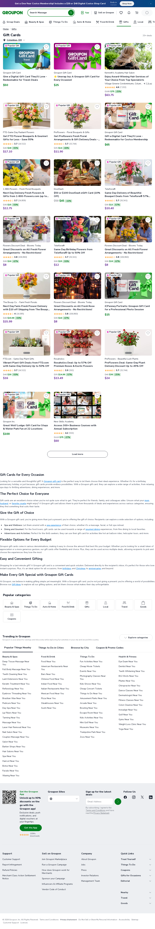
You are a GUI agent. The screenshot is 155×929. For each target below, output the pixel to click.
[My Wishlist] (121, 12)
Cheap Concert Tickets (91, 688)
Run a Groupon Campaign (54, 864)
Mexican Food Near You (52, 693)
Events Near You (88, 671)
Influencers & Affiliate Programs (57, 884)
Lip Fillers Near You (11, 712)
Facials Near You (10, 770)
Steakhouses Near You (52, 703)
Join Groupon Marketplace (54, 859)
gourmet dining (93, 529)
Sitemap (134, 919)
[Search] (71, 13)
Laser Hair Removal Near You (16, 727)
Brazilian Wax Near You (13, 698)
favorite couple (19, 503)
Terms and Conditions (96, 810)
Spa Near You (9, 756)
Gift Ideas (16, 584)
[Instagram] (134, 797)
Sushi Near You (48, 708)
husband (4, 503)
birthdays (67, 568)
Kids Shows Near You (90, 683)
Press (84, 870)
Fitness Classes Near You (131, 700)
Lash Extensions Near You (15, 679)
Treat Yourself (128, 859)
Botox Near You (10, 765)
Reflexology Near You (12, 688)
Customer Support (11, 859)
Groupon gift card (52, 481)
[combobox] (64, 798)
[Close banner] (150, 3)
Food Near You (48, 661)
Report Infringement (12, 864)
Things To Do (128, 864)
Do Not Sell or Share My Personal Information (98, 919)
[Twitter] (142, 797)
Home (6, 29)
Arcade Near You (88, 703)
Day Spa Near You (11, 708)
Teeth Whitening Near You (132, 671)
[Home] (12, 12)
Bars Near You (48, 674)
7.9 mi (149, 83)
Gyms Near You (126, 719)
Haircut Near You (10, 761)
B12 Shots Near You (128, 676)
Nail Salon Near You (12, 732)
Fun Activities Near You (91, 661)
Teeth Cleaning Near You (14, 674)
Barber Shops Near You (13, 746)
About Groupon (88, 859)
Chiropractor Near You (129, 685)
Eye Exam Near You (128, 661)
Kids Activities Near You (91, 717)
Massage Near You (11, 722)
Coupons (125, 870)
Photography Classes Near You (93, 677)
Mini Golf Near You (89, 722)
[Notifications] (129, 12)
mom (147, 500)
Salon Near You (10, 741)
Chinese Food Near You (52, 679)
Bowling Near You (88, 708)
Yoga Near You (126, 729)
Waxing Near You (10, 775)
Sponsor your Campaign (53, 878)
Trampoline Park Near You (92, 732)
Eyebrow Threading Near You (16, 693)
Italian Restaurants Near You (55, 688)
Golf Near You (125, 714)
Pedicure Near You (11, 703)
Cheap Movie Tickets (90, 666)
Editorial (125, 881)
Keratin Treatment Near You (16, 683)
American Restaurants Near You (54, 668)
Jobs (83, 864)
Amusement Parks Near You (93, 698)
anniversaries (95, 568)
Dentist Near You (127, 666)
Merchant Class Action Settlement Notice (19, 877)
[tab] (17, 647)
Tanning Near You (11, 717)
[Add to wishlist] (46, 47)
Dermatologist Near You (130, 695)
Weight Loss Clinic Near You (132, 724)
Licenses (24, 922)
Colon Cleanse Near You (130, 705)
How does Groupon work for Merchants (55, 872)
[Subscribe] (118, 801)
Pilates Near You (127, 680)
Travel (124, 897)
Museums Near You (89, 727)
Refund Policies (9, 870)
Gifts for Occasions (131, 875)
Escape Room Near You (91, 712)
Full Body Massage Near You (16, 669)
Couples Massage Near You (15, 737)
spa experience (54, 525)
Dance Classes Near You (131, 690)
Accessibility (124, 919)
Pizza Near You (48, 698)
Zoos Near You (87, 737)
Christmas (81, 568)
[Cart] (137, 12)
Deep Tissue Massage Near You (15, 663)
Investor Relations (90, 875)
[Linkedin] (151, 797)
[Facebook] (125, 797)
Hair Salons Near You (12, 751)
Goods (124, 903)
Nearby (124, 892)
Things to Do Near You (91, 693)
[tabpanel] (77, 716)
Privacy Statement (101, 813)
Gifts (14, 29)
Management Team (90, 881)
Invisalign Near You (128, 709)
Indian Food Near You (51, 683)
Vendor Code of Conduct (54, 889)
